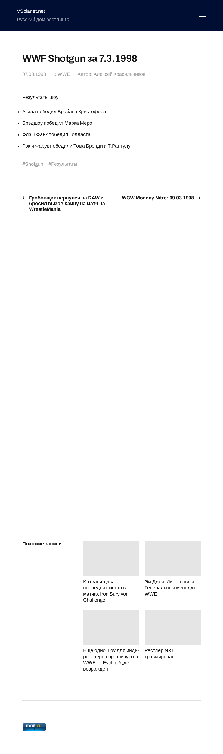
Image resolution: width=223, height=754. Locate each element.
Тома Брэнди (88, 146)
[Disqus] (111, 285)
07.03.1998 (34, 74)
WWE (64, 74)
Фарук (42, 146)
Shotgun (34, 164)
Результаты (64, 164)
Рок (26, 146)
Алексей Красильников (119, 74)
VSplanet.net (31, 11)
